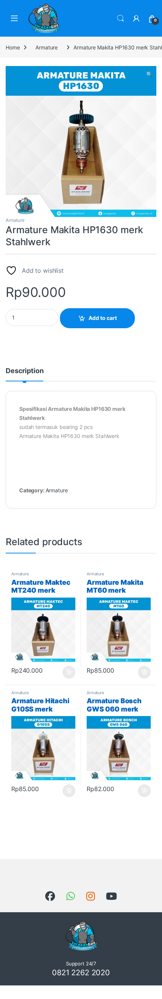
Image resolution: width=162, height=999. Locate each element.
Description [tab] (24, 371)
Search (120, 18)
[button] (149, 74)
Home (13, 47)
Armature (46, 47)
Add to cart (103, 318)
